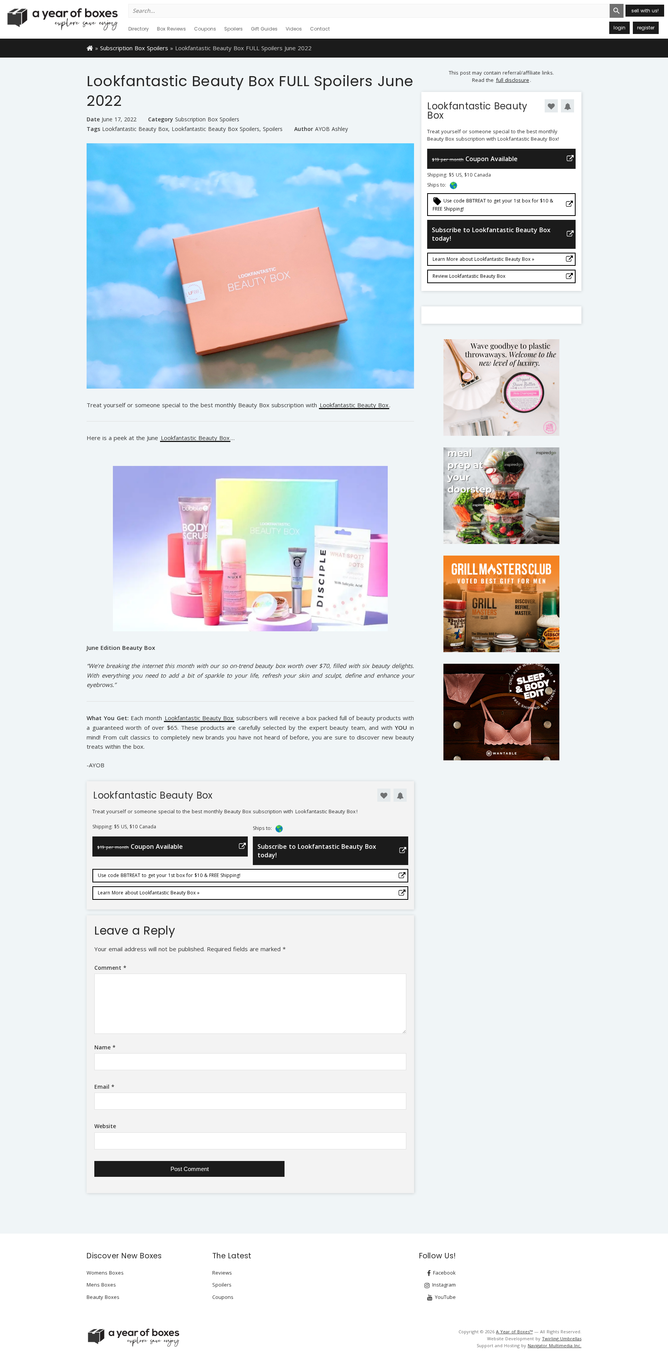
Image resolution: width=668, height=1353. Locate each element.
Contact (320, 28)
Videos (294, 28)
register (645, 27)
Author (303, 129)
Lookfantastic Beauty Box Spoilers (215, 129)
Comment (110, 967)
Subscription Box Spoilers (134, 48)
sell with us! (645, 10)
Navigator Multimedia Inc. (554, 1345)
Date (93, 119)
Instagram (443, 1284)
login (619, 27)
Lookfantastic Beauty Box (135, 129)
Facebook (443, 1272)
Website (105, 1126)
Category (160, 119)
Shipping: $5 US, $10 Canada (124, 826)
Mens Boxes (101, 1284)
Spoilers (233, 28)
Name (105, 1047)
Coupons (205, 28)
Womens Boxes (105, 1272)
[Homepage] (90, 47)
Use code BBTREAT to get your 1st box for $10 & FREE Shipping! (169, 875)
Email (104, 1086)
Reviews (222, 1272)
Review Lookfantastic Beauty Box (469, 276)
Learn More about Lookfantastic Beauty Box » (148, 892)
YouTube (444, 1297)
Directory (138, 28)
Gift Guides (264, 28)
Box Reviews (171, 28)
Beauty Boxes (103, 1297)
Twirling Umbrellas (561, 1338)
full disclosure (512, 79)
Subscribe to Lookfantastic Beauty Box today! (316, 850)
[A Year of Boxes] (133, 1337)
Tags (93, 129)
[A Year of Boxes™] (62, 19)
